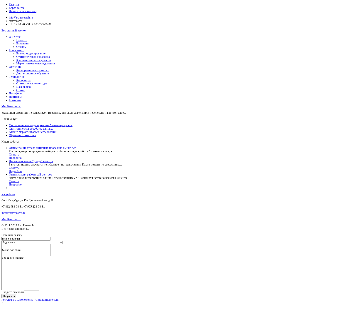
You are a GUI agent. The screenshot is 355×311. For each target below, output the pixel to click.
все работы (8, 194)
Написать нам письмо (22, 11)
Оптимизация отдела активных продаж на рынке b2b (42, 147)
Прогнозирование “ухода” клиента (31, 161)
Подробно (15, 157)
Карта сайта (16, 7)
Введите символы (12, 292)
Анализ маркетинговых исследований (33, 131)
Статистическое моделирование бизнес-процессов (40, 125)
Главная (14, 4)
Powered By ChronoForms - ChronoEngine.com (29, 299)
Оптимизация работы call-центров (30, 174)
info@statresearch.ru (21, 17)
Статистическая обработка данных (31, 128)
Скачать (14, 154)
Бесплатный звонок (13, 30)
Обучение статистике (22, 135)
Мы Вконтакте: (11, 106)
